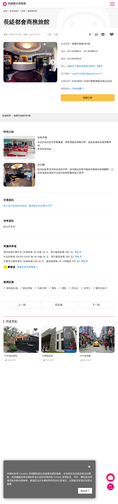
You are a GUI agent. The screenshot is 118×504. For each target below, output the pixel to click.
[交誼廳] (19, 175)
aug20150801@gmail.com (86, 73)
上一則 (22, 304)
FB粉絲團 (77, 88)
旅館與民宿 (32, 11)
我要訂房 (87, 97)
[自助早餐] (19, 147)
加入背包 (112, 34)
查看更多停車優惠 (26, 267)
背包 (35, 329)
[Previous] (8, 62)
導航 (76, 252)
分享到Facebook (90, 34)
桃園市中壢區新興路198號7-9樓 (83, 66)
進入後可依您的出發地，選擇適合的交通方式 (26, 205)
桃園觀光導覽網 (14, 4)
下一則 (96, 304)
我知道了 (85, 490)
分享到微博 (96, 34)
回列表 (59, 304)
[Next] (53, 62)
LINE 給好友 (103, 34)
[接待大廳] (30, 62)
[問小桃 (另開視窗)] (110, 477)
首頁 (5, 11)
